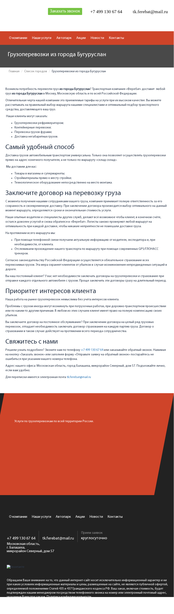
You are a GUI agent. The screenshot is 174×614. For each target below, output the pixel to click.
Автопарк (64, 38)
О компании (18, 38)
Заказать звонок (65, 11)
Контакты (116, 38)
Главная (14, 71)
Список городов (35, 71)
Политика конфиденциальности (69, 597)
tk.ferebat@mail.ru (79, 377)
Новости (97, 38)
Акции (81, 38)
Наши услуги (41, 38)
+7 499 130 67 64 (92, 350)
